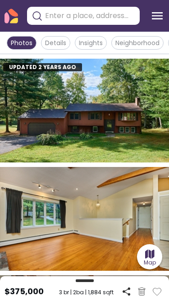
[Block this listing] (141, 291)
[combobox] (90, 16)
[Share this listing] (126, 291)
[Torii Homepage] (11, 16)
